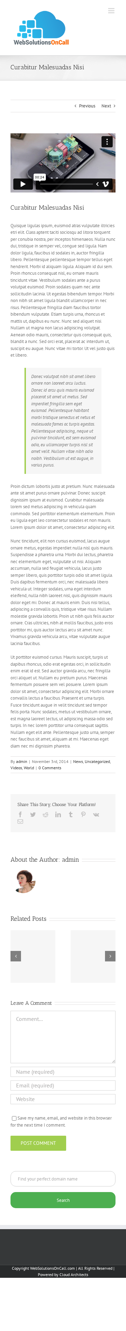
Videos (16, 767)
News (78, 761)
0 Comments (49, 767)
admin (21, 761)
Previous (87, 106)
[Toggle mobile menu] (111, 10)
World (29, 767)
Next (106, 106)
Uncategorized (97, 761)
